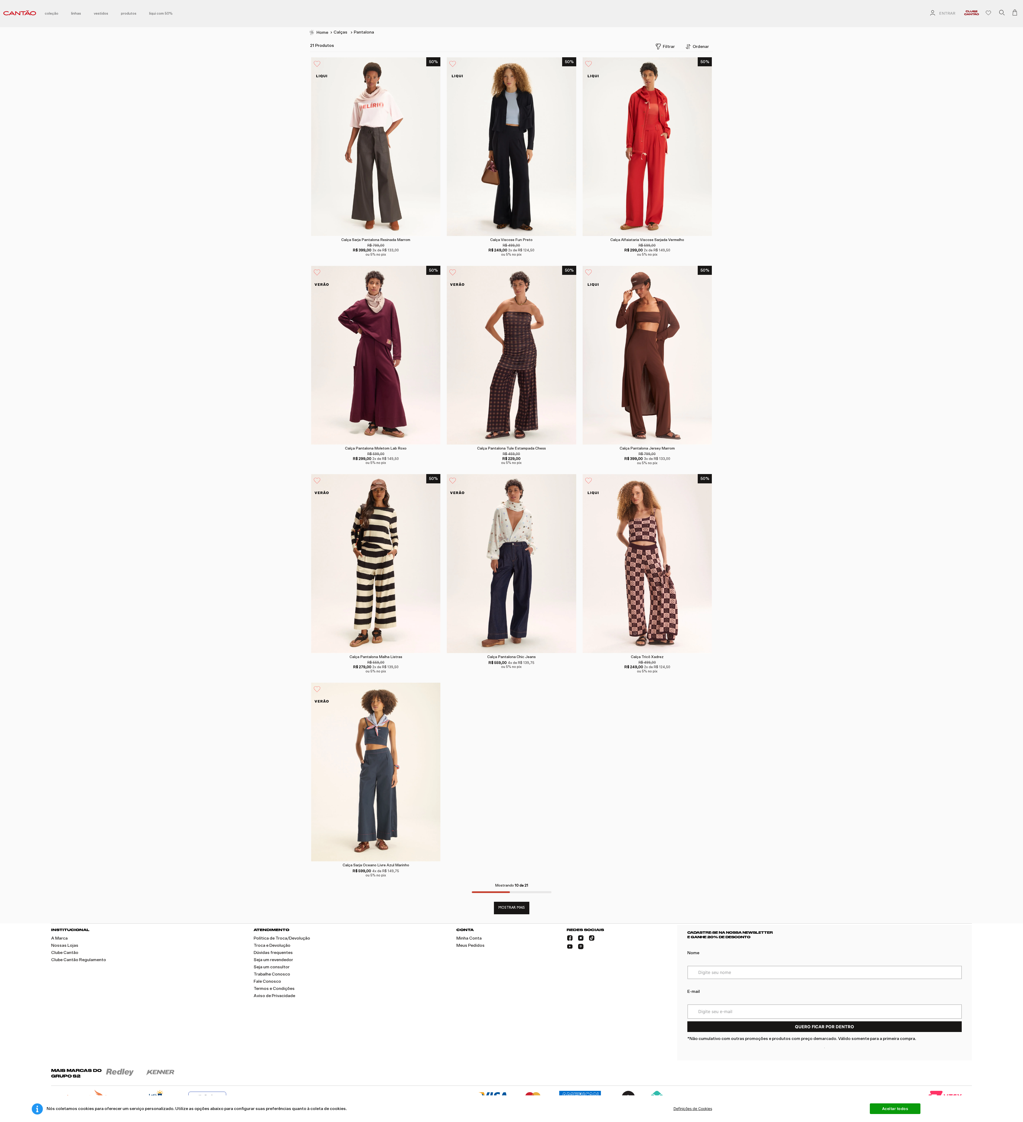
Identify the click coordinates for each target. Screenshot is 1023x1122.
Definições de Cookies (692, 1108)
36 (495, 628)
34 (354, 836)
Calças (340, 32)
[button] (1001, 13)
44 (386, 211)
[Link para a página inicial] (318, 33)
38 (642, 211)
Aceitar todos (895, 1108)
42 (376, 211)
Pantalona (364, 32)
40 (365, 211)
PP (642, 420)
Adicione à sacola (374, 225)
